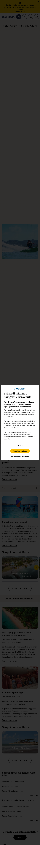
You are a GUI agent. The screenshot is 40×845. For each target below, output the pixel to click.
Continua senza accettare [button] (20, 456)
